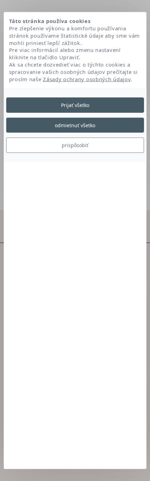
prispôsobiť (75, 145)
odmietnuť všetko (75, 125)
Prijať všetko (75, 105)
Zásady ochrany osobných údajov (86, 78)
